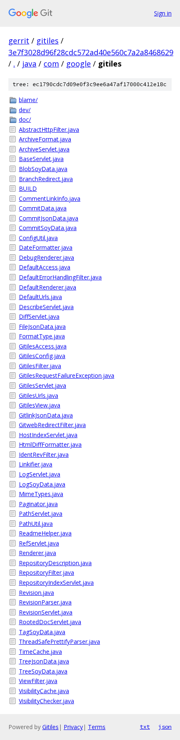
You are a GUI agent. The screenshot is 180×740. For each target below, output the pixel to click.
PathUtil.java (36, 523)
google (78, 64)
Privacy (73, 727)
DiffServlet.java (39, 316)
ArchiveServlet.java (44, 149)
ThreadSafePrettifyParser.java (59, 641)
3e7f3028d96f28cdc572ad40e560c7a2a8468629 (90, 52)
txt (145, 726)
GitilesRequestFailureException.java (66, 375)
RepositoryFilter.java (46, 572)
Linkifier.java (35, 464)
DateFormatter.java (45, 247)
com (51, 64)
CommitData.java (43, 208)
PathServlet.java (40, 513)
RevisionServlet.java (45, 612)
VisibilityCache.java (44, 691)
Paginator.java (38, 504)
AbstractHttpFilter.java (49, 129)
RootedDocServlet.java (50, 622)
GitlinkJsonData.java (46, 415)
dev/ (25, 110)
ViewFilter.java (38, 681)
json (165, 726)
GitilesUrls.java (38, 395)
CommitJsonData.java (48, 218)
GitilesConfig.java (42, 356)
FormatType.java (42, 336)
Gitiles (50, 727)
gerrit (18, 41)
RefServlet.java (39, 543)
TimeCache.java (40, 652)
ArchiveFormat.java (45, 139)
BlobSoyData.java (43, 169)
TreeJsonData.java (44, 661)
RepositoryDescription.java (55, 563)
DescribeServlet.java (46, 307)
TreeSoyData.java (43, 671)
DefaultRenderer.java (47, 287)
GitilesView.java (39, 405)
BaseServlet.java (41, 159)
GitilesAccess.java (43, 346)
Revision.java (36, 593)
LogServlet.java (39, 474)
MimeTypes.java (41, 494)
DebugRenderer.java (46, 257)
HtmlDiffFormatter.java (50, 444)
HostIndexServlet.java (48, 435)
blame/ (28, 100)
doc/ (25, 119)
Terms (96, 727)
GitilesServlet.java (42, 385)
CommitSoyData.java (48, 228)
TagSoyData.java (42, 632)
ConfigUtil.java (38, 238)
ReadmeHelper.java (45, 533)
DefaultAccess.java (44, 267)
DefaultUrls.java (40, 297)
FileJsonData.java (42, 326)
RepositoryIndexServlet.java (56, 582)
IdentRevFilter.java (44, 454)
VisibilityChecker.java (46, 701)
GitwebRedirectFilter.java (52, 425)
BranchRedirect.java (46, 179)
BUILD (28, 188)
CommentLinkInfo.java (49, 198)
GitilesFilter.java (40, 366)
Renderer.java (37, 553)
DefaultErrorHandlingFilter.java (60, 277)
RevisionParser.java (45, 602)
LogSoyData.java (42, 484)
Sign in (163, 13)
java (29, 64)
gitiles (47, 41)
